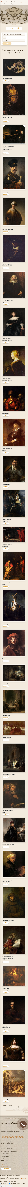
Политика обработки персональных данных (12, 1136)
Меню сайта (15, 28)
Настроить (9, 1186)
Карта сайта (4, 1164)
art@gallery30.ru (5, 1166)
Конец (20, 1107)
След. (16, 1107)
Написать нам (6, 1168)
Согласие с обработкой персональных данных (12, 1137)
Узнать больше (23, 1178)
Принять (3, 1186)
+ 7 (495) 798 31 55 (10, 2)
